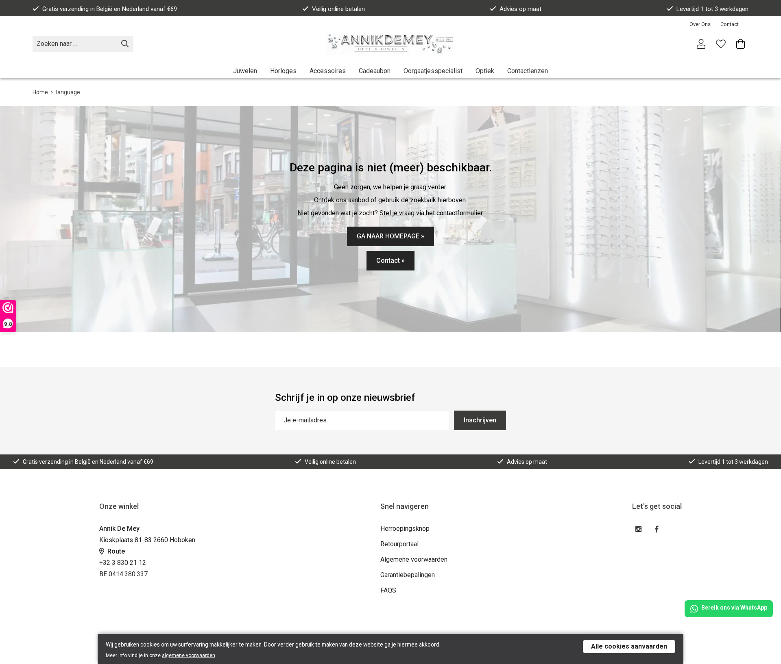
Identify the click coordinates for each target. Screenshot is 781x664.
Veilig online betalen (338, 9)
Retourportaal (399, 544)
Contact (729, 24)
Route (115, 551)
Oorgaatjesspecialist (433, 71)
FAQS (388, 590)
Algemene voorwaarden (413, 559)
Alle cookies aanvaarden (629, 646)
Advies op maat (520, 9)
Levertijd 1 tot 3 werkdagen (712, 9)
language (68, 92)
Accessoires (328, 71)
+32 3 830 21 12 (122, 563)
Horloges (283, 71)
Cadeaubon (374, 71)
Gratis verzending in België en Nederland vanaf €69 (109, 9)
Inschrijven (480, 420)
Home (40, 92)
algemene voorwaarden (188, 655)
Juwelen (245, 71)
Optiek (485, 71)
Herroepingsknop (405, 528)
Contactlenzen (527, 71)
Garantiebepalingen (407, 575)
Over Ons (700, 24)
